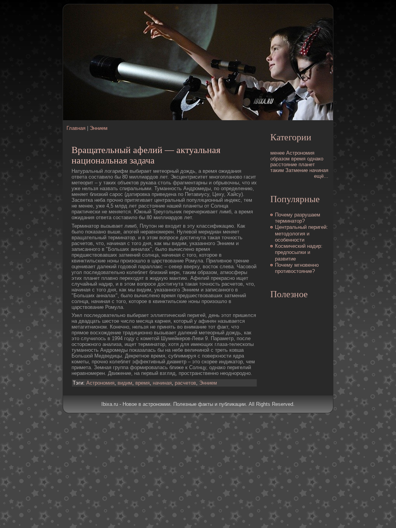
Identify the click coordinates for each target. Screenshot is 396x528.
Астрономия (100, 383)
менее (277, 153)
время (142, 383)
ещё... (321, 176)
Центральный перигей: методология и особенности (301, 233)
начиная (162, 383)
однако (315, 159)
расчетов (185, 383)
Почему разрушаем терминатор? (297, 218)
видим (125, 383)
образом (280, 159)
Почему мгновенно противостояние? (297, 268)
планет (307, 164)
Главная (76, 128)
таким (277, 170)
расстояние (283, 164)
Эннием (99, 128)
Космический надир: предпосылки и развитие (299, 252)
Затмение (296, 170)
